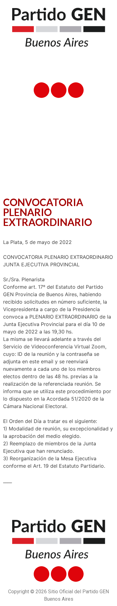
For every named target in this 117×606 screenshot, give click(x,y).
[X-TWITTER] (58, 90)
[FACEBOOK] (41, 90)
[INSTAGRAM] (76, 90)
